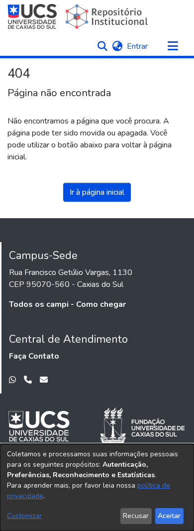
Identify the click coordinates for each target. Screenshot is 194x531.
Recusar (136, 516)
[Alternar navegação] (173, 46)
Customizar (24, 516)
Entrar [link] (138, 46)
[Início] (78, 16)
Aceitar (169, 516)
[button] (102, 46)
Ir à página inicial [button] (97, 192)
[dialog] (97, 487)
